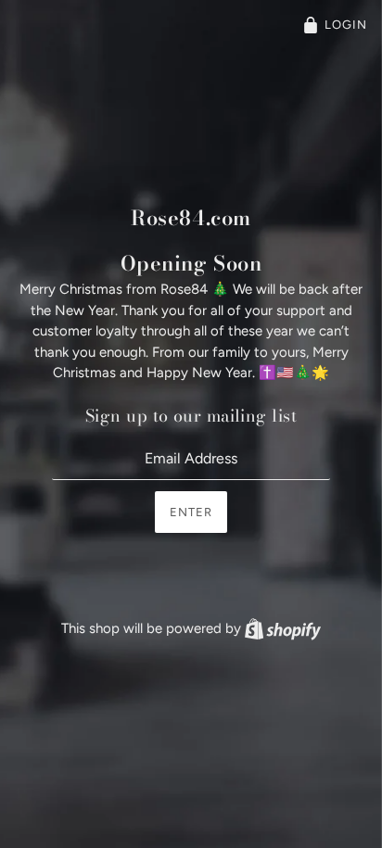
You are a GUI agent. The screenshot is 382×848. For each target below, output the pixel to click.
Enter (191, 512)
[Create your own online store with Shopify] (283, 628)
